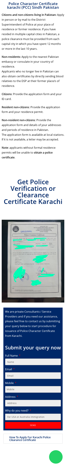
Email (9, 369)
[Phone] (41, 457)
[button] (33, 438)
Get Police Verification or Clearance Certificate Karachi (33, 191)
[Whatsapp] (56, 457)
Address (10, 397)
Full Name (11, 355)
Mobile (9, 383)
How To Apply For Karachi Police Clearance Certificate (30, 438)
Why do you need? (17, 410)
